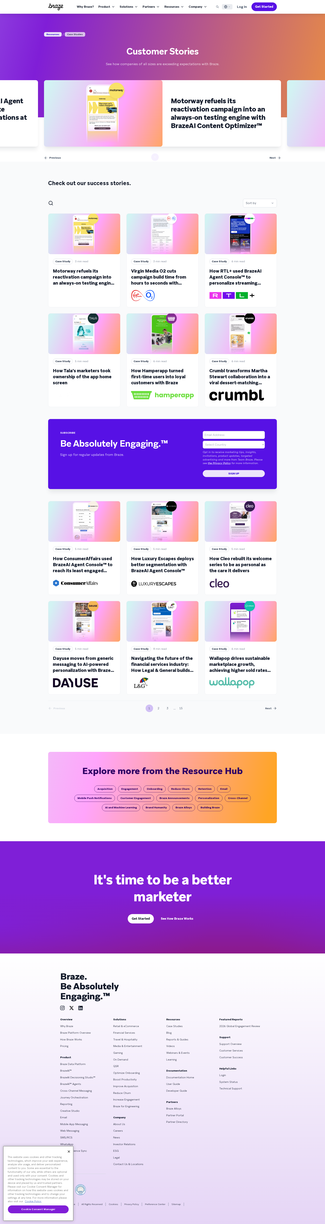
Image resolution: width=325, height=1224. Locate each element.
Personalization (208, 798)
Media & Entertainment (127, 1046)
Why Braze (66, 1026)
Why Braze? (85, 7)
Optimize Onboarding (126, 1073)
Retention (205, 789)
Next (273, 157)
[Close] (69, 1151)
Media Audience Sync (73, 1150)
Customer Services (231, 1050)
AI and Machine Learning (121, 807)
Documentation (176, 1070)
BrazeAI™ (66, 1070)
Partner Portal (175, 1115)
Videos (170, 1046)
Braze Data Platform (73, 1064)
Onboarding (154, 789)
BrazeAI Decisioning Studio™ (77, 1077)
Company (195, 7)
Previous (55, 157)
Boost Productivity (125, 1079)
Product (104, 7)
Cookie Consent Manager (38, 1209)
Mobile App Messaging (74, 1124)
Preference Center (155, 1204)
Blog (169, 1032)
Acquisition (105, 789)
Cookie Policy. (33, 1201)
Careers (118, 1130)
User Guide (173, 1084)
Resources (171, 7)
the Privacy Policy (219, 463)
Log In (242, 7)
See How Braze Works (177, 919)
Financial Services (124, 1032)
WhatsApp (66, 1144)
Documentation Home (180, 1077)
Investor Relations (124, 1144)
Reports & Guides (177, 1039)
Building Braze (210, 807)
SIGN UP (233, 473)
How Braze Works (71, 1039)
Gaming (118, 1052)
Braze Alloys (183, 807)
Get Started (264, 7)
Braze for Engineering (126, 1106)
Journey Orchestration (74, 1097)
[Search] (217, 6)
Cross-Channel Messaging (76, 1090)
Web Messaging (69, 1130)
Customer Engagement (135, 798)
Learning (171, 1059)
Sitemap (176, 1204)
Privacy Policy (131, 1204)
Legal (116, 1157)
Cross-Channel (238, 798)
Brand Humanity (156, 807)
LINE (63, 1157)
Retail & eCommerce (126, 1026)
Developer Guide (176, 1090)
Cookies (113, 1204)
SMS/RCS (66, 1137)
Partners (149, 7)
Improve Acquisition (125, 1086)
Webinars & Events (178, 1052)
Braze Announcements (174, 798)
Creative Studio (70, 1110)
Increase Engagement (126, 1099)
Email (223, 789)
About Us (119, 1124)
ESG (116, 1150)
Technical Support (230, 1088)
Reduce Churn (180, 789)
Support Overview (230, 1044)
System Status (228, 1082)
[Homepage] (55, 6)
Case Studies (75, 34)
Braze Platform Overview (75, 1032)
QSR (116, 1066)
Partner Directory (177, 1122)
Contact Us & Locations (128, 1164)
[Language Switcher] (227, 6)
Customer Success (231, 1057)
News (116, 1137)
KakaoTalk (66, 1164)
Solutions (126, 7)
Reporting (66, 1104)
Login (222, 1075)
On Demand (120, 1059)
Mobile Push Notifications (94, 798)
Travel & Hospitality (125, 1039)
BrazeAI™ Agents (70, 1084)
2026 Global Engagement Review (239, 1026)
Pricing (64, 1046)
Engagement (129, 789)
